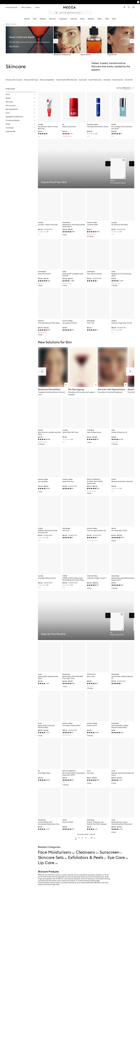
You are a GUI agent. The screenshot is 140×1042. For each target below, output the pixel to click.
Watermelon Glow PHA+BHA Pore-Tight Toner (72, 677)
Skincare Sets (51, 857)
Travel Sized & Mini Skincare (66, 80)
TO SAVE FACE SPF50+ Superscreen (95, 482)
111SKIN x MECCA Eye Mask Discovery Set (47, 531)
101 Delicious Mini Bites (119, 225)
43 (91, 838)
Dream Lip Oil (92, 725)
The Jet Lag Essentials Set (96, 530)
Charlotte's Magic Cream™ (96, 578)
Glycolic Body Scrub (94, 432)
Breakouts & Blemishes (62, 54)
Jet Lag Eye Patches (69, 323)
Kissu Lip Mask (67, 822)
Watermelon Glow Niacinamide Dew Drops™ (73, 226)
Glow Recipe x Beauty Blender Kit (122, 677)
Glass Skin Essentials (94, 274)
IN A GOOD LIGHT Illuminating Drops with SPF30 (73, 774)
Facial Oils (129, 80)
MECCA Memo (26, 7)
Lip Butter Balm (92, 225)
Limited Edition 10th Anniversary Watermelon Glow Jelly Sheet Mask (49, 823)
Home (7, 24)
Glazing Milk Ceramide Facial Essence (72, 275)
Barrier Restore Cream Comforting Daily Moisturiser (121, 823)
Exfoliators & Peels (85, 857)
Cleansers (107, 80)
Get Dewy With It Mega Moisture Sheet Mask (119, 726)
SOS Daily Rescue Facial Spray (49, 323)
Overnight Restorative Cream (97, 127)
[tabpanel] (70, 463)
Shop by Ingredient (47, 80)
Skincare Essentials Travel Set (122, 481)
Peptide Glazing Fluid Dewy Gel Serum (122, 774)
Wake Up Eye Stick (69, 127)
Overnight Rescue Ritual (47, 578)
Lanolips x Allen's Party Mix (48, 225)
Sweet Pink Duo (68, 481)
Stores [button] (37, 7)
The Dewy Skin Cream (119, 530)
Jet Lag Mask (43, 481)
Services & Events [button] (11, 7)
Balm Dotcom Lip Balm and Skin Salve (49, 433)
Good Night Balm (44, 773)
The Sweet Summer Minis (71, 725)
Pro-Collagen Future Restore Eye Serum (121, 128)
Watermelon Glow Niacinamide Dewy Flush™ (122, 579)
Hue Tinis (65, 530)
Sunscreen (83, 80)
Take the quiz (14, 46)
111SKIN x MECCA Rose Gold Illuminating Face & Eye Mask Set (73, 579)
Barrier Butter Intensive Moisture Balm (46, 726)
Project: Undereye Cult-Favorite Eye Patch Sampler (97, 823)
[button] (128, 88)
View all (92, 834)
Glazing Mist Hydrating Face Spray (48, 677)
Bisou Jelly (91, 676)
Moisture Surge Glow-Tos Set (121, 323)
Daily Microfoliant (44, 274)
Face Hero (90, 773)
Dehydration (112, 54)
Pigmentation (85, 54)
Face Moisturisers (95, 80)
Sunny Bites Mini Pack (70, 432)
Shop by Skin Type (31, 80)
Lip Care (46, 862)
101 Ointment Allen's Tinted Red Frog (48, 128)
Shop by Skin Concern (14, 80)
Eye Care (116, 857)
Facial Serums (117, 80)
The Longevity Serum (118, 183)
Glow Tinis (90, 323)
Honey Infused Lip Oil (119, 432)
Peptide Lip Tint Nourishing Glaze (121, 275)
